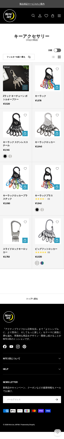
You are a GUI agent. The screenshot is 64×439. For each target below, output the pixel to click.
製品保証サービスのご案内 (32, 4)
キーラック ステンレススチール (15, 144)
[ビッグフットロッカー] (48, 231)
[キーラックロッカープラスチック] (16, 178)
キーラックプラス (44, 195)
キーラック (40, 96)
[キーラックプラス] (48, 178)
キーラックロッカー (45, 142)
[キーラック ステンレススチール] (16, 124)
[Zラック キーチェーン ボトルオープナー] (16, 78)
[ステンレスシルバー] (10, 156)
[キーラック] (48, 78)
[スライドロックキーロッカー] (16, 231)
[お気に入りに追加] (25, 69)
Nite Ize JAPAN (14, 424)
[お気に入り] (46, 15)
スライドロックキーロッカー (15, 250)
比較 (50, 50)
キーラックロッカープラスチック (15, 197)
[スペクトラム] (42, 263)
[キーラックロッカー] (48, 124)
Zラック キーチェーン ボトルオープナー (15, 98)
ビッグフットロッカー (46, 248)
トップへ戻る (32, 298)
